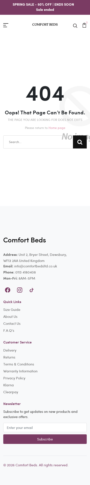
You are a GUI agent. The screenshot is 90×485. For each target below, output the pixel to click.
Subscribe (45, 439)
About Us (10, 316)
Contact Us (12, 323)
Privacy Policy (14, 378)
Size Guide (11, 309)
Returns (9, 357)
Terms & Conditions (18, 364)
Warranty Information (20, 371)
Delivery (9, 350)
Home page (56, 128)
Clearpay (10, 392)
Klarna (8, 385)
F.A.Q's (8, 330)
